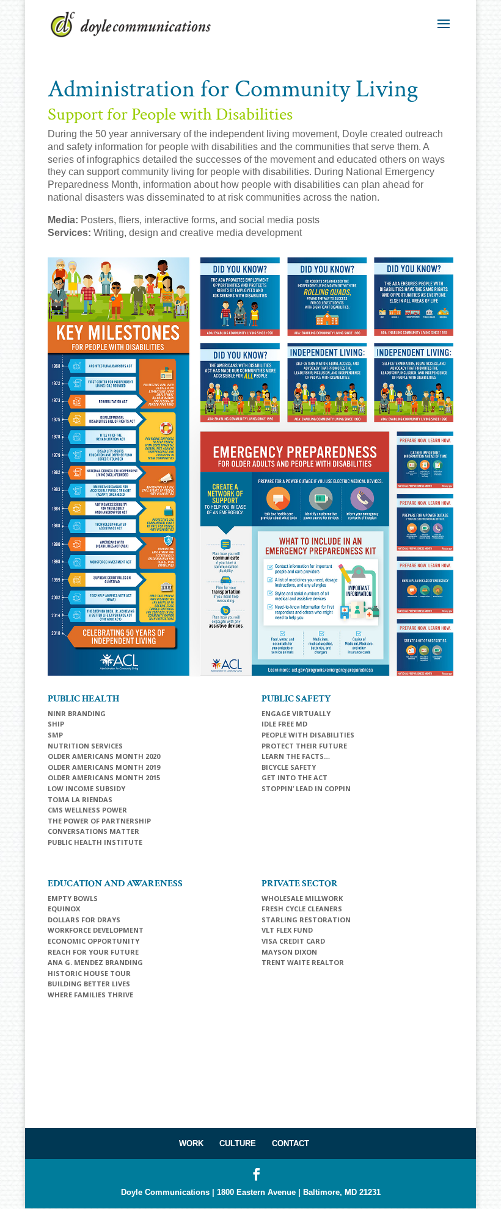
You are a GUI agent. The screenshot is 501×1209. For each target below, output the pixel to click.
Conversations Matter (93, 831)
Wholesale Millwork (302, 898)
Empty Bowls (73, 898)
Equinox (64, 908)
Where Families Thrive (90, 994)
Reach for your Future (93, 951)
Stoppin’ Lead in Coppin (306, 788)
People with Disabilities (307, 734)
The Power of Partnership (99, 820)
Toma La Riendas (80, 799)
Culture (237, 1143)
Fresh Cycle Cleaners (301, 908)
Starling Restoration (306, 919)
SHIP (56, 723)
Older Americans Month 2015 (104, 777)
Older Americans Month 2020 (104, 756)
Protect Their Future (304, 745)
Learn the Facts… (295, 756)
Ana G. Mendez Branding (95, 962)
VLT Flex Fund (287, 930)
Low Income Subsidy (86, 788)
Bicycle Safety (288, 767)
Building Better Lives (89, 983)
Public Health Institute (95, 842)
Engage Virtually (296, 713)
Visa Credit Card (293, 940)
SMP (55, 734)
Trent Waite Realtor (302, 962)
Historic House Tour (89, 973)
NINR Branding (77, 713)
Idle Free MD (284, 723)
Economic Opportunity (93, 940)
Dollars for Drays (84, 919)
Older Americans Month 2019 (104, 767)
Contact (290, 1143)
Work (191, 1143)
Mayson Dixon (289, 951)
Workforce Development (96, 930)
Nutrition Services (85, 745)
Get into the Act (294, 777)
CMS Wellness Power (87, 809)
